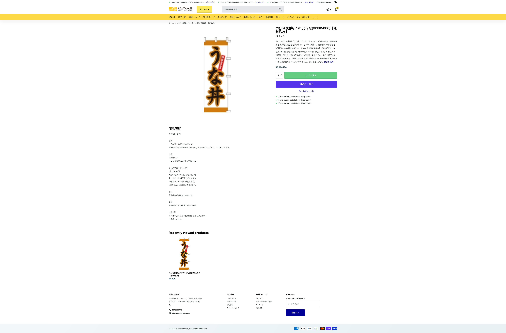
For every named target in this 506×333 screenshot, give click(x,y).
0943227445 (177, 310)
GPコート (280, 17)
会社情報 (230, 294)
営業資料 (269, 17)
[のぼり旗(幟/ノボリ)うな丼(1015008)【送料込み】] (185, 254)
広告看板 (206, 17)
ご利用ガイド (231, 299)
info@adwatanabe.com (181, 313)
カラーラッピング (233, 308)
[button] (282, 73)
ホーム (171, 23)
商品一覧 (182, 17)
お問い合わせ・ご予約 (253, 17)
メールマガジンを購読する (295, 299)
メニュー (203, 9)
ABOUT (172, 17)
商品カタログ (235, 17)
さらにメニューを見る (315, 17)
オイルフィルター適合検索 (298, 17)
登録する (295, 312)
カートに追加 (310, 75)
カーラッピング (220, 17)
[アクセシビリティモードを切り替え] (335, 2)
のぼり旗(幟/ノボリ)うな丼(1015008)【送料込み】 (184, 274)
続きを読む (210, 2)
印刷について (194, 17)
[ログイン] (328, 9)
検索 (280, 9)
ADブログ (259, 299)
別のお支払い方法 (306, 91)
